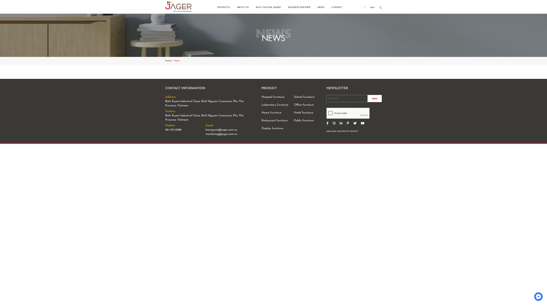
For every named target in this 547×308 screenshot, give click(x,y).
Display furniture (272, 128)
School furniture (304, 97)
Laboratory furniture (275, 105)
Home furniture (271, 112)
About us (243, 7)
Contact (336, 7)
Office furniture (304, 105)
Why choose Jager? (268, 7)
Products (223, 7)
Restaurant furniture (275, 120)
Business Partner (299, 7)
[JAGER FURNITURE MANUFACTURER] (183, 7)
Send (374, 99)
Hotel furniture (303, 112)
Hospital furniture (273, 97)
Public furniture (304, 120)
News (321, 7)
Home (168, 61)
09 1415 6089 (173, 129)
